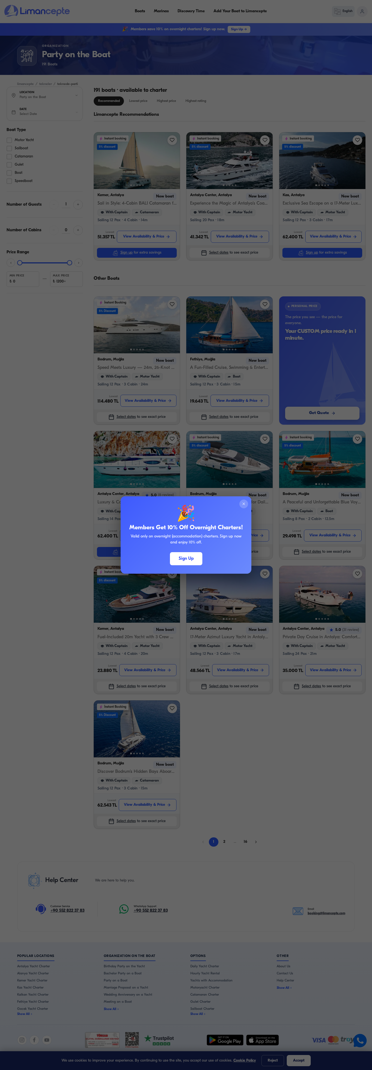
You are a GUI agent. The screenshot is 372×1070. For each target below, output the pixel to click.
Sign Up (186, 559)
